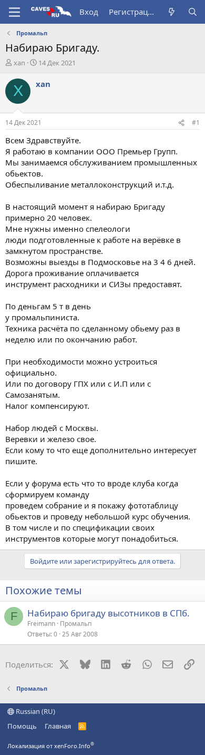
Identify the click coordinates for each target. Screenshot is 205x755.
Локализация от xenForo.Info (50, 746)
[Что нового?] (171, 12)
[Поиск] (192, 12)
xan (19, 62)
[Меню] (14, 12)
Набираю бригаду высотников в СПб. (108, 613)
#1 (196, 122)
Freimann (41, 623)
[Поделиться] (181, 123)
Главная (58, 726)
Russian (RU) (34, 711)
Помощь (22, 726)
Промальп (75, 623)
